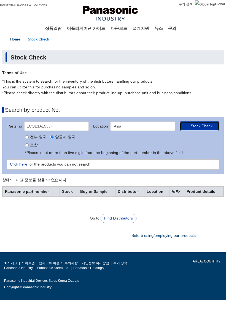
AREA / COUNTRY (206, 261)
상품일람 (53, 28)
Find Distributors (118, 218)
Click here (18, 164)
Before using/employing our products (163, 235)
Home (15, 39)
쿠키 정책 (186, 4)
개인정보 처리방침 (95, 263)
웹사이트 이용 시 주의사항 (58, 263)
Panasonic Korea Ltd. (53, 268)
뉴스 (159, 28)
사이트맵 (28, 263)
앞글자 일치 (65, 137)
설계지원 (141, 28)
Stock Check (38, 39)
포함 (34, 145)
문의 (172, 28)
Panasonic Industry (18, 268)
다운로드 (119, 28)
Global (220, 4)
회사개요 (10, 263)
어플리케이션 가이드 (86, 28)
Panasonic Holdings (88, 268)
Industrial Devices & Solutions (23, 5)
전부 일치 (38, 137)
